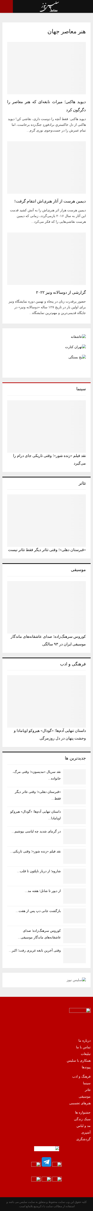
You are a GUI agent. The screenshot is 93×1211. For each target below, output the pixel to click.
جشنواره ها (83, 1112)
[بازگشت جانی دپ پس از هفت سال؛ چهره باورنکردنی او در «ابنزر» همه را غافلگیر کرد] (74, 915)
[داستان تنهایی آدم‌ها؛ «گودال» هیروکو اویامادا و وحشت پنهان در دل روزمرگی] (46, 701)
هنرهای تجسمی (80, 1103)
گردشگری (83, 1139)
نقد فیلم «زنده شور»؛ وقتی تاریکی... (35, 851)
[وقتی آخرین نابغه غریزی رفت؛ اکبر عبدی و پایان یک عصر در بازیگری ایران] (74, 955)
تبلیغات (86, 1054)
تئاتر (88, 1090)
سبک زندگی (82, 1119)
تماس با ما (83, 1047)
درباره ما (84, 1040)
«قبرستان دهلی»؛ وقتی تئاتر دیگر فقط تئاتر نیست (47, 550)
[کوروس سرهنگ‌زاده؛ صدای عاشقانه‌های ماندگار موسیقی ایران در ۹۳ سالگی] (46, 607)
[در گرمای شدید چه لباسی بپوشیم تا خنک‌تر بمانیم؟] (74, 836)
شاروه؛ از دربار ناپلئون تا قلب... (39, 871)
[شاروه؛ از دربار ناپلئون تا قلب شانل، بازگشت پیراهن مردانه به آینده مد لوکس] (74, 876)
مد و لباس (84, 1126)
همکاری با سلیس (79, 1060)
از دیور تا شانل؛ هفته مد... (43, 891)
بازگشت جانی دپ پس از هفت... (38, 911)
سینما (87, 1083)
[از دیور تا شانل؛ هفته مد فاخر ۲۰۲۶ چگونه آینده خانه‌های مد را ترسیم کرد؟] (74, 895)
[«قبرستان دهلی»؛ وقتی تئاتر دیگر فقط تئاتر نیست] (46, 520)
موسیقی (85, 1096)
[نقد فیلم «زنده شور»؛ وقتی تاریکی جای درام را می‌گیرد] (46, 426)
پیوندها (86, 1067)
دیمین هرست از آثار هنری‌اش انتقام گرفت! (50, 201)
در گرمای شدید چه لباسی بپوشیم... (36, 831)
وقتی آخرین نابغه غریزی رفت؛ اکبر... (35, 950)
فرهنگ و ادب (81, 1076)
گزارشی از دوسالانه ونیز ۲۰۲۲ (61, 292)
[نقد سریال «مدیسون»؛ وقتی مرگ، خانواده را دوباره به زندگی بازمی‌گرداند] (74, 776)
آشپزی (86, 1132)
